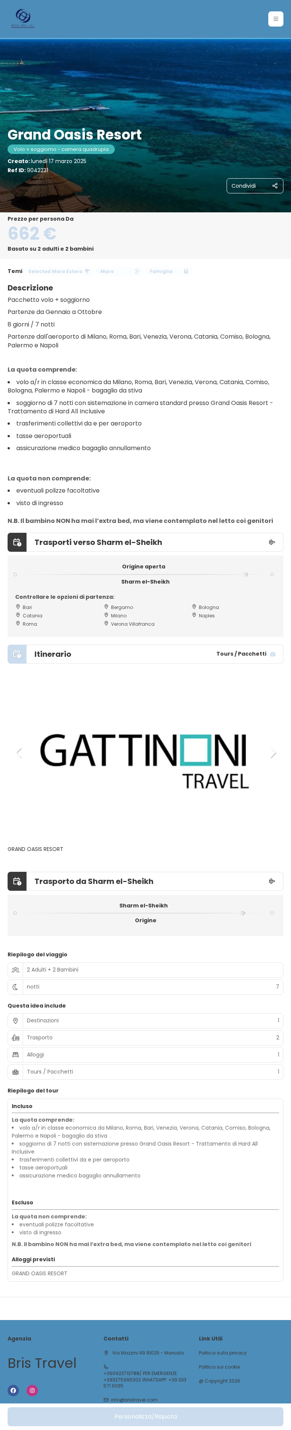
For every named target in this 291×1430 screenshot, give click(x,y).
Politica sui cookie (219, 1367)
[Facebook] (13, 1390)
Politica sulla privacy (223, 1353)
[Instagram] (32, 1390)
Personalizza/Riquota (145, 1416)
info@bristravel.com (134, 1400)
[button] (275, 19)
